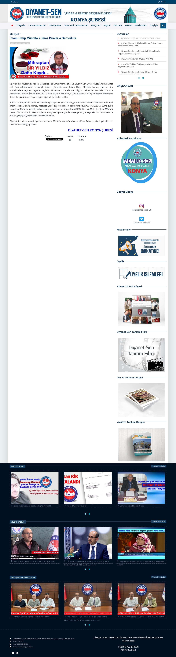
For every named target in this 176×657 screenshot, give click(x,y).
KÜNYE (128, 25)
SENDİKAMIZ (55, 25)
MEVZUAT (96, 25)
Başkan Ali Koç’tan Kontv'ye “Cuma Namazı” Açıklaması (34, 561)
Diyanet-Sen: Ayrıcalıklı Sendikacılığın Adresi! (140, 38)
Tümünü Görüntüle (158, 466)
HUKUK (107, 25)
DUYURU (118, 25)
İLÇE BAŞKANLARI (37, 25)
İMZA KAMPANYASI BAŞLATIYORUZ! (137, 59)
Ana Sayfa (14, 2)
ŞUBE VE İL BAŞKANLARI (76, 25)
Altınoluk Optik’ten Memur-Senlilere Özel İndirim (32, 617)
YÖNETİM (20, 25)
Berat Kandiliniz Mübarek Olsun (132, 506)
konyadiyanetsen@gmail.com (23, 647)
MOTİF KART (141, 25)
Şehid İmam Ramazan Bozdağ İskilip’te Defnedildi (32, 506)
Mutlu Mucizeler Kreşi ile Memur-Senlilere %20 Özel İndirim (142, 617)
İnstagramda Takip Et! (141, 210)
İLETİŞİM (154, 25)
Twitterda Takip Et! (142, 222)
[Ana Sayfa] (87, 13)
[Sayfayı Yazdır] (70, 139)
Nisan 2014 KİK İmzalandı (76, 506)
